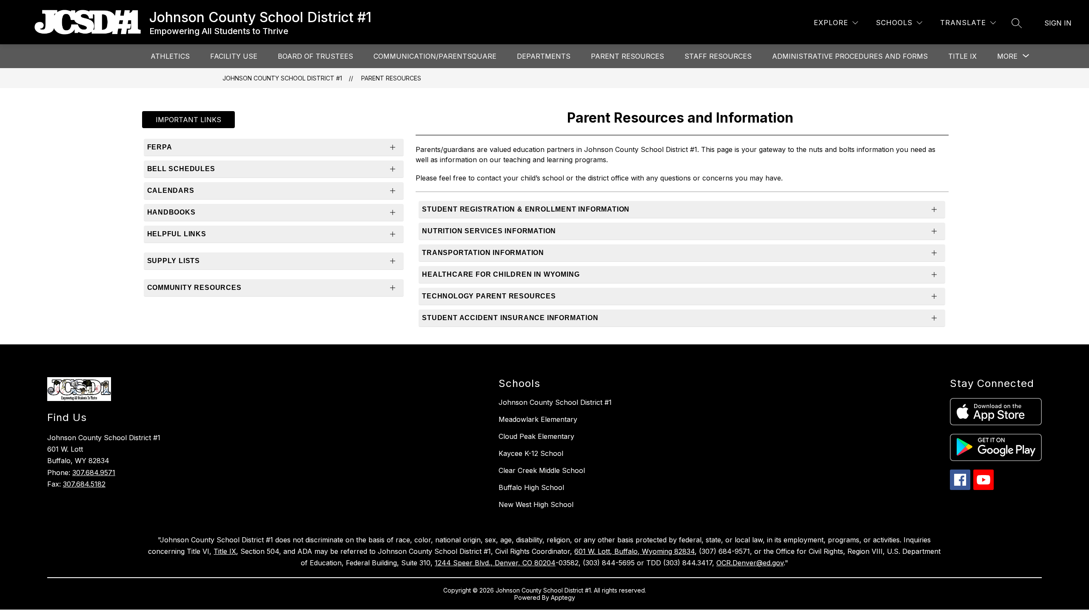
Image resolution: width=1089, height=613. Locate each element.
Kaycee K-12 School (531, 453)
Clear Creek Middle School (542, 470)
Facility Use (233, 56)
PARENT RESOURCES (627, 56)
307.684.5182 (84, 484)
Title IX (225, 551)
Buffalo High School (531, 487)
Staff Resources (718, 56)
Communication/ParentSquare (434, 56)
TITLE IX (962, 56)
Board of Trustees (315, 56)
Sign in (1058, 23)
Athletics (170, 56)
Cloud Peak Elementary (536, 436)
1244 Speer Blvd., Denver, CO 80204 (495, 563)
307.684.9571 (93, 472)
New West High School (536, 504)
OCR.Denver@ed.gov (750, 563)
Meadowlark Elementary (538, 419)
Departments (543, 56)
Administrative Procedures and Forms (850, 56)
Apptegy (563, 597)
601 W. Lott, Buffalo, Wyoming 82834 (634, 551)
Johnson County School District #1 (282, 78)
